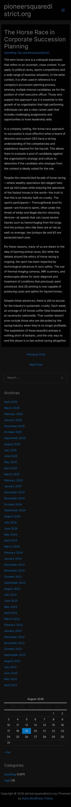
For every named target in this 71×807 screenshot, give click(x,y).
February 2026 (13, 414)
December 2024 (14, 492)
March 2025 (12, 474)
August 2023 (12, 588)
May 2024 (10, 534)
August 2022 (12, 661)
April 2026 (10, 401)
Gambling (10, 52)
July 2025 (10, 450)
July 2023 (10, 594)
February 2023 (13, 624)
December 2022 (14, 636)
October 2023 (13, 576)
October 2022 (13, 648)
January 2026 (13, 420)
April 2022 (10, 685)
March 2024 (12, 546)
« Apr (7, 752)
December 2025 (14, 426)
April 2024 (10, 540)
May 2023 (10, 606)
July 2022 (10, 667)
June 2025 (11, 456)
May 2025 (10, 462)
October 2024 (13, 504)
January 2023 (13, 630)
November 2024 (14, 498)
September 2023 (15, 582)
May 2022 (10, 679)
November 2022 (14, 643)
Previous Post (36, 354)
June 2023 (11, 600)
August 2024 (12, 516)
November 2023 (14, 570)
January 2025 (13, 486)
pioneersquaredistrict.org (28, 10)
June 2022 (11, 673)
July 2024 (10, 522)
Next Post (36, 364)
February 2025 (13, 480)
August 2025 (12, 444)
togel (7, 780)
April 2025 (10, 468)
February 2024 (13, 552)
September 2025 (14, 438)
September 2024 (15, 510)
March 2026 (12, 407)
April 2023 (10, 612)
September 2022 (14, 654)
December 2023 (14, 564)
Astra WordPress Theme (37, 798)
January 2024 (13, 558)
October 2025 (13, 432)
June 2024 (11, 528)
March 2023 (12, 618)
